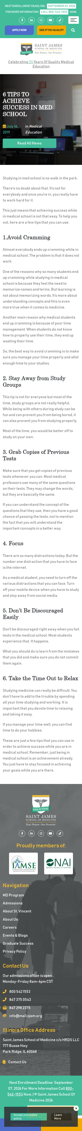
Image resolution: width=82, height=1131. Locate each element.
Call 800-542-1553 (54, 12)
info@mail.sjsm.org (25, 1016)
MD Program (13, 895)
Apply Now (19, 30)
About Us (10, 919)
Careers (10, 927)
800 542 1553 (19, 992)
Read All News (29, 143)
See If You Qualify (51, 30)
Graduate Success (18, 943)
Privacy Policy (14, 951)
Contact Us (17, 1062)
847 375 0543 (20, 1000)
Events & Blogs (15, 935)
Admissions (12, 903)
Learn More (58, 1117)
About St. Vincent (17, 911)
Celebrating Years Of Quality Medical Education (41, 64)
